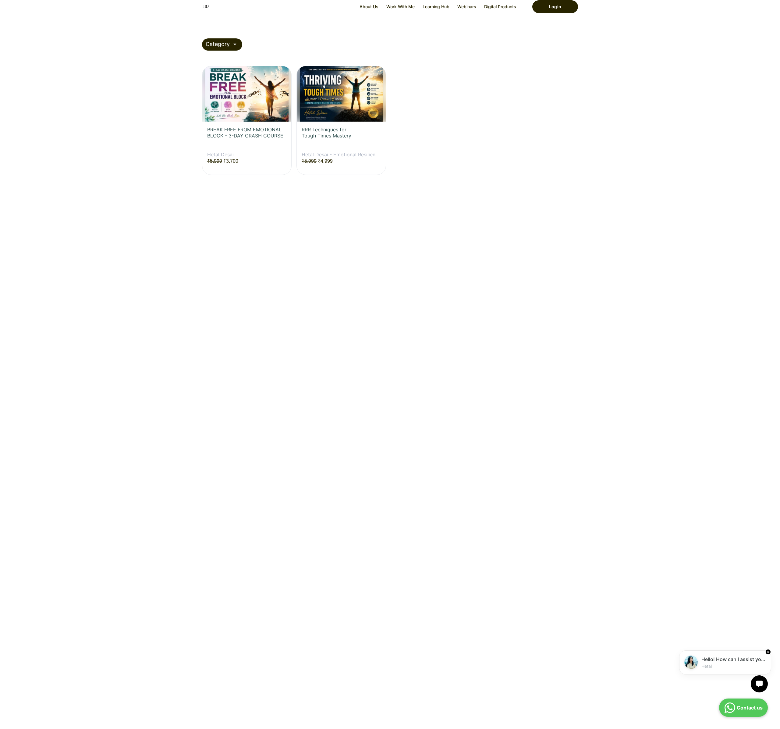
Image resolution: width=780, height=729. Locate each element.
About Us (369, 6)
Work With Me (400, 6)
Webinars (466, 6)
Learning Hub (436, 6)
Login (555, 6)
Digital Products (500, 6)
